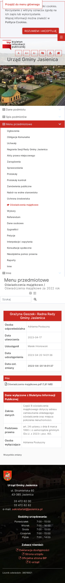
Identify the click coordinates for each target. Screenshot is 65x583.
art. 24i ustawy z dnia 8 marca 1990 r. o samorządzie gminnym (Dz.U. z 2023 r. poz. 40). (41, 430)
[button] (42, 53)
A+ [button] (27, 53)
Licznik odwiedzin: (12, 572)
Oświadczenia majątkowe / (25, 285)
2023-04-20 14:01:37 (40, 365)
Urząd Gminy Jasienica (32, 59)
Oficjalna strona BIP (34, 558)
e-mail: (22, 509)
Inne (8, 273)
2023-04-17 (35, 337)
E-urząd (33, 562)
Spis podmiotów (16, 116)
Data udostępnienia (14, 355)
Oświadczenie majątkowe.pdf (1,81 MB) (30, 384)
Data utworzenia (12, 337)
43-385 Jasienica (23, 494)
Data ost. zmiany (10, 366)
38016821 (27, 572)
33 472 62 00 (22, 501)
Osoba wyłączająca (12, 442)
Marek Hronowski (38, 346)
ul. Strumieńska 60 (22, 490)
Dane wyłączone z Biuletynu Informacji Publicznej (30, 397)
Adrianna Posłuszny (39, 326)
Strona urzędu (33, 554)
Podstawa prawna (11, 430)
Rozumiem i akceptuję (40, 31)
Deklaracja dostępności (33, 550)
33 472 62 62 (22, 505)
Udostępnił (12, 346)
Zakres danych (9, 413)
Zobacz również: (33, 544)
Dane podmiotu (16, 109)
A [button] (19, 53)
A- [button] (34, 53)
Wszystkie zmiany (12, 455)
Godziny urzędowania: (32, 516)
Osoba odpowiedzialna (15, 326)
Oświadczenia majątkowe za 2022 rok (32, 288)
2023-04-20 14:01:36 (40, 355)
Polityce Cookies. (16, 22)
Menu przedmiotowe (19, 124)
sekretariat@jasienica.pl (27, 509)
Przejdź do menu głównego (22, 4)
